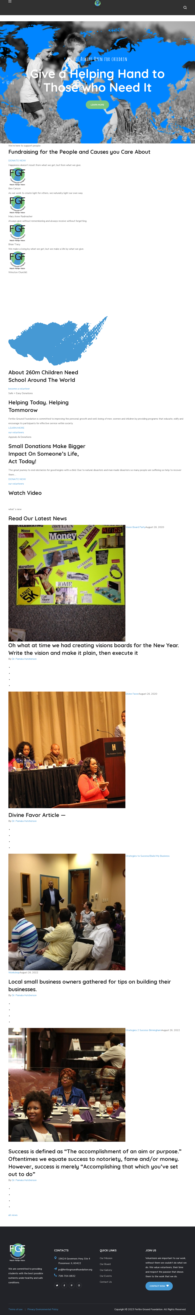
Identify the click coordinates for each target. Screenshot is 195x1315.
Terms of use (15, 1309)
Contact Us (106, 1282)
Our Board (105, 1264)
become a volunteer (19, 388)
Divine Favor (131, 694)
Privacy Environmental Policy (42, 1309)
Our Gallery (106, 1270)
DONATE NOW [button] (17, 160)
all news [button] (13, 1215)
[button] (185, 7)
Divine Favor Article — (37, 814)
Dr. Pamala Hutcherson (24, 659)
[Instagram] (79, 1285)
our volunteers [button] (16, 432)
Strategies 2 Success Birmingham (143, 1030)
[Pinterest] (71, 1285)
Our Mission (106, 1258)
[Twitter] (57, 1285)
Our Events (106, 1276)
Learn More (97, 104)
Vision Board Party (135, 527)
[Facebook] (64, 1285)
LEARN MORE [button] (16, 428)
